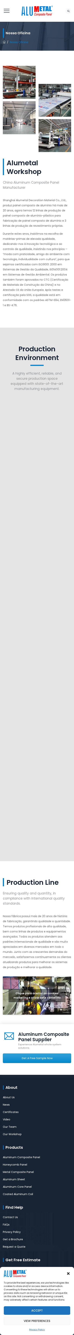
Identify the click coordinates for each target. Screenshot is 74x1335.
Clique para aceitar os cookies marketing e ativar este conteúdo (37, 995)
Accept (37, 1310)
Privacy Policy (37, 1329)
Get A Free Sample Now (37, 1058)
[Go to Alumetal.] (4, 42)
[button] (68, 1273)
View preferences (37, 1321)
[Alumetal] (37, 11)
